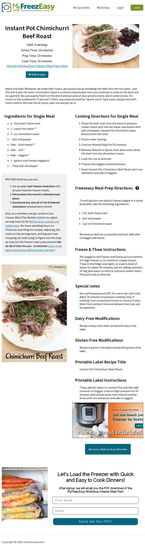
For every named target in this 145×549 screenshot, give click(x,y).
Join (137, 8)
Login (120, 8)
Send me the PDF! (95, 521)
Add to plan (38, 74)
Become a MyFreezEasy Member (108, 449)
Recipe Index (81, 8)
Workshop (103, 8)
